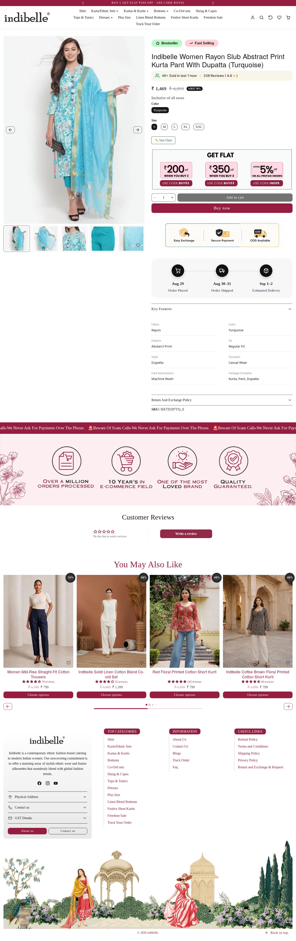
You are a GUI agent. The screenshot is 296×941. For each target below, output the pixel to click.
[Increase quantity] (172, 197)
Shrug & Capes (206, 11)
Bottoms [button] (160, 11)
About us (27, 831)
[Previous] (7, 621)
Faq (175, 767)
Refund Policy (248, 739)
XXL (198, 127)
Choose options (38, 695)
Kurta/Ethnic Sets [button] (103, 11)
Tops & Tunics (83, 17)
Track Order (181, 760)
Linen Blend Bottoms (151, 17)
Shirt (82, 11)
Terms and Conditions (253, 746)
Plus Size (124, 17)
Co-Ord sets (182, 11)
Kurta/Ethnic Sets (119, 746)
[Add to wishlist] (138, 245)
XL (185, 127)
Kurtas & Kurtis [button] (135, 11)
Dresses (112, 788)
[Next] (69, 621)
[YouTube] (56, 783)
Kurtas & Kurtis (118, 753)
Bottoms (113, 760)
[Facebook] (40, 783)
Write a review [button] (186, 534)
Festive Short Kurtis (184, 17)
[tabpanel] (148, 643)
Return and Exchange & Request (260, 767)
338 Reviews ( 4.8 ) (220, 76)
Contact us (68, 831)
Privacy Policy (248, 760)
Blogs (177, 753)
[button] (261, 17)
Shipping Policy (249, 753)
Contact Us (180, 746)
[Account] (252, 17)
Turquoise (160, 110)
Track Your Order (148, 24)
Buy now (222, 208)
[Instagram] (48, 783)
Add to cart (235, 197)
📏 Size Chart (163, 140)
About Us (179, 739)
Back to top (279, 933)
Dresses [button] (105, 17)
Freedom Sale (213, 17)
